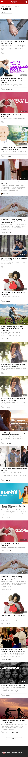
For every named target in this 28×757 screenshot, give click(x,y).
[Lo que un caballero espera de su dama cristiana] (14, 456)
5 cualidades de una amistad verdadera (14, 685)
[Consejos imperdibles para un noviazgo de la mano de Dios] (14, 245)
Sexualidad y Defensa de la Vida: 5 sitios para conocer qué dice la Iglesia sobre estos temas (13, 221)
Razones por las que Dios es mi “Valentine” (11, 116)
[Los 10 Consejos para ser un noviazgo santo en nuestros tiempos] (14, 420)
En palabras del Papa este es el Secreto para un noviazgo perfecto (14, 148)
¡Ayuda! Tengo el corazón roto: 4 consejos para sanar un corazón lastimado (11, 80)
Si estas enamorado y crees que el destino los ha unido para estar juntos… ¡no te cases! (14, 328)
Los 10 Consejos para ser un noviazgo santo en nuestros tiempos (13, 434)
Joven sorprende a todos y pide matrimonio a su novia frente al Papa (13, 650)
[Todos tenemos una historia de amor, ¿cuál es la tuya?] (14, 708)
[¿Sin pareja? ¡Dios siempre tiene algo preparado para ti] (14, 493)
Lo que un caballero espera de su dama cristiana (14, 470)
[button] (2, 2)
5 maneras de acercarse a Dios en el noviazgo (13, 183)
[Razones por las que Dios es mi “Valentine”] (14, 102)
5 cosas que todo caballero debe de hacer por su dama (12, 42)
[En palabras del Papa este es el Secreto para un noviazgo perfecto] (14, 135)
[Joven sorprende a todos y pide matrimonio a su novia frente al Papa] (14, 637)
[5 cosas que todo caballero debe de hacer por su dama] (14, 29)
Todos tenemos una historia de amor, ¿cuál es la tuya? (13, 722)
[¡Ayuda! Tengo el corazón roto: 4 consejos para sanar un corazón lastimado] (14, 66)
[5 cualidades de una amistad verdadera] (14, 673)
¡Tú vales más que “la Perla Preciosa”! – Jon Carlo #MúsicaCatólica (14, 365)
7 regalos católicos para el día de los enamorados (13, 293)
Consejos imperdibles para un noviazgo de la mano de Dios (14, 259)
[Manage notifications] (4, 753)
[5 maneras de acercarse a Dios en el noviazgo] (14, 169)
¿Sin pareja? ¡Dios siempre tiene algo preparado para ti (13, 507)
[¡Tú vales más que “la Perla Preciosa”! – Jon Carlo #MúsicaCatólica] (14, 352)
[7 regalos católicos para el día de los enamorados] (14, 280)
